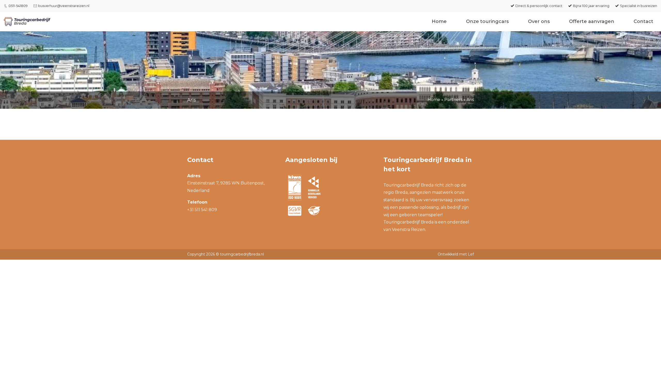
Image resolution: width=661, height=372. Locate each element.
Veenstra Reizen (408, 229)
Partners (453, 99)
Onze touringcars (487, 21)
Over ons (539, 21)
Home (439, 21)
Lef (471, 254)
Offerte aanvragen (591, 21)
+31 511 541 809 (202, 209)
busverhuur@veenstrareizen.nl (63, 6)
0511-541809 (18, 6)
